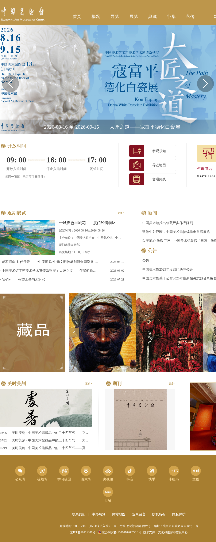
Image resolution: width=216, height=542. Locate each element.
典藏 (152, 16)
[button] (205, 83)
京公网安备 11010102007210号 (121, 532)
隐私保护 (179, 514)
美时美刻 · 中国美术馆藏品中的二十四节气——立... (50, 432)
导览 (115, 16)
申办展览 (98, 514)
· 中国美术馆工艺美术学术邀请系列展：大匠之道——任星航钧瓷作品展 (49, 270)
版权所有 (159, 514)
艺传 (190, 16)
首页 (77, 16)
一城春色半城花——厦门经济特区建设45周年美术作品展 (106, 223)
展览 (134, 16)
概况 (96, 16)
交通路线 (159, 179)
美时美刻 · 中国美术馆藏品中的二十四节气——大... (50, 440)
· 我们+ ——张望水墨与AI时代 (22, 279)
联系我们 (78, 514)
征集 (171, 16)
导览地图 (159, 165)
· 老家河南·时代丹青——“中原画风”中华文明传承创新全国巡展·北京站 (49, 262)
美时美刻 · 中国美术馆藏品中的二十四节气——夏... (50, 448)
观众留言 (139, 514)
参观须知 (159, 151)
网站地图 (119, 514)
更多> (121, 212)
